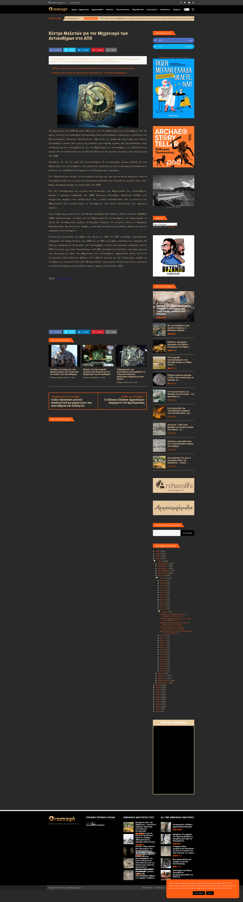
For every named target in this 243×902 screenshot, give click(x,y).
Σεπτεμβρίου (164, 570)
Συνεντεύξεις (152, 9)
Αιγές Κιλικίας (159, 18)
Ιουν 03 (163, 666)
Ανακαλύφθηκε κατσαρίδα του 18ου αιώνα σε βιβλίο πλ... (175, 619)
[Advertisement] (98, 304)
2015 (158, 699)
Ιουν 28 (163, 585)
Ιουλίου (161, 575)
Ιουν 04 (163, 663)
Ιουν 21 (163, 602)
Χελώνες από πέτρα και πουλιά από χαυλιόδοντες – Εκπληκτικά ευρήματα (89, 73)
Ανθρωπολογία (137, 9)
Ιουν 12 (163, 645)
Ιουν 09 (163, 652)
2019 (158, 690)
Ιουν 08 (163, 654)
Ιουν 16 (163, 635)
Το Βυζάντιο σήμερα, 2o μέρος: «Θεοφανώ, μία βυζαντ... (173, 615)
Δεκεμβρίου (163, 563)
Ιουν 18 (163, 609)
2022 (160, 561)
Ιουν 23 (163, 597)
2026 (158, 551)
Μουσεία (109, 9)
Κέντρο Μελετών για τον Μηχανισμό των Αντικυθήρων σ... (176, 632)
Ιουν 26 (163, 590)
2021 (158, 685)
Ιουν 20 (163, 604)
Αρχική (74, 9)
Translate (171, 226)
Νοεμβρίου (163, 566)
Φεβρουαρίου (164, 680)
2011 (158, 708)
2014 (158, 701)
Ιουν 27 (163, 587)
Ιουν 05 (163, 661)
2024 (158, 556)
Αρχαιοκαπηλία (97, 9)
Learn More (199, 893)
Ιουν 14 (163, 640)
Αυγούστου (163, 573)
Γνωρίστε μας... (75, 2)
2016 (158, 697)
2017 (158, 694)
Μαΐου (161, 673)
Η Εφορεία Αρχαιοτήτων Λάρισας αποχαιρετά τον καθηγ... (175, 623)
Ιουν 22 (163, 599)
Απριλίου (162, 675)
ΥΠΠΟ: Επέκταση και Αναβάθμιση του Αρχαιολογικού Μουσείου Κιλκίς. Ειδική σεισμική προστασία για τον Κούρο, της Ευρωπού (98, 18)
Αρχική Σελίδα (147, 887)
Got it (210, 893)
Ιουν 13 (163, 642)
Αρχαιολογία (83, 9)
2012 (158, 706)
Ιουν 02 (163, 668)
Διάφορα (176, 9)
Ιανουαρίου (163, 682)
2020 (158, 687)
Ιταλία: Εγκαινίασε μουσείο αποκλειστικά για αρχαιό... (173, 628)
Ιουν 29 (163, 583)
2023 (158, 558)
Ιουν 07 (163, 656)
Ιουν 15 (163, 637)
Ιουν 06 (163, 659)
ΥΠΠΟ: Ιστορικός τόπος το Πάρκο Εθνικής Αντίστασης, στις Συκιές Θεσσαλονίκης (93, 68)
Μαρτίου (162, 678)
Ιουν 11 (163, 647)
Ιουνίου (163, 578)
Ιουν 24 (163, 594)
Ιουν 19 (163, 606)
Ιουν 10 (163, 649)
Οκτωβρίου (163, 568)
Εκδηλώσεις (165, 9)
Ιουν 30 (163, 580)
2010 (158, 711)
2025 (158, 553)
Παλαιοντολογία (122, 9)
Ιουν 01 (163, 671)
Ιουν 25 (163, 592)
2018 (158, 692)
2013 (158, 704)
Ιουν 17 (166, 611)
